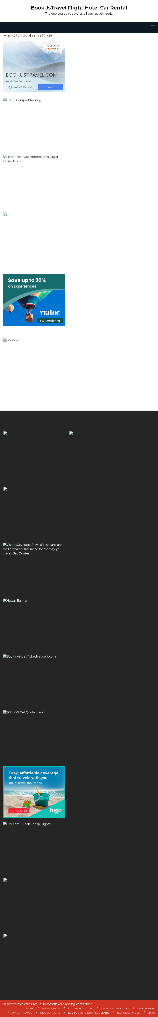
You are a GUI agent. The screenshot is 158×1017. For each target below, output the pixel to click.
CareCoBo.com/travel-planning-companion (61, 1004)
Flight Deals (51, 1008)
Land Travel (146, 1008)
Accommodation (80, 1008)
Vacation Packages (115, 1008)
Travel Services (128, 1012)
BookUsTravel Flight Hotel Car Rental (79, 8)
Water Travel (22, 1012)
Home (30, 1008)
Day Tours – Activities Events (88, 1012)
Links (151, 1012)
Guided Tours (50, 1012)
